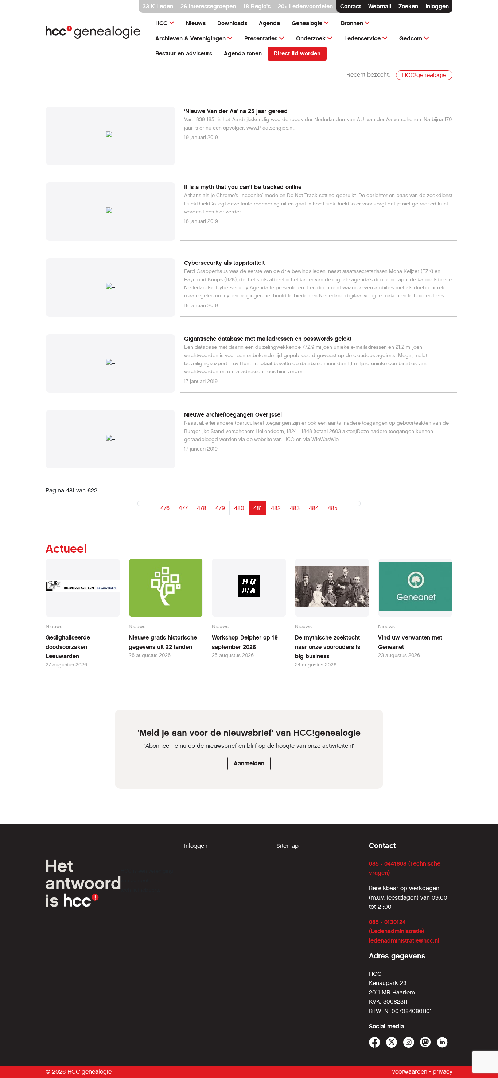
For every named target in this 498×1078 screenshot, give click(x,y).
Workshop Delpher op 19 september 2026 (245, 642)
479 (220, 508)
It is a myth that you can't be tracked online (242, 186)
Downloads (232, 23)
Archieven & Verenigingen (190, 38)
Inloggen (437, 6)
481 (257, 508)
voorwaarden (409, 1071)
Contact (350, 6)
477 (183, 508)
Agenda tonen (243, 53)
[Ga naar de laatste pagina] (356, 503)
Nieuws (196, 23)
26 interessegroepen (208, 6)
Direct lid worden (297, 53)
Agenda (269, 23)
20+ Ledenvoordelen (305, 6)
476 (165, 508)
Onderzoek (311, 38)
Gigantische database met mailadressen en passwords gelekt (267, 338)
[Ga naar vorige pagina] (151, 503)
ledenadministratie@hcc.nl (404, 940)
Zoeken (408, 6)
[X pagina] (391, 1042)
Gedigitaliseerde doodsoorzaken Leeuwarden (68, 647)
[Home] (93, 32)
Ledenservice (362, 38)
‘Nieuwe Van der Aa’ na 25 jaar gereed (236, 111)
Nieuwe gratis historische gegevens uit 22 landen (163, 642)
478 (201, 508)
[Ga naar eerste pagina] (142, 503)
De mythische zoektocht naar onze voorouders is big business (327, 647)
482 (276, 508)
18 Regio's (257, 6)
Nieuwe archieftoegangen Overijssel (233, 414)
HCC (161, 23)
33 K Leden (158, 6)
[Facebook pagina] (374, 1042)
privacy (442, 1071)
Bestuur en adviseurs (183, 53)
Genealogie (307, 23)
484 (314, 508)
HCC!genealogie (424, 75)
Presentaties (260, 38)
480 (239, 508)
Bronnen (352, 23)
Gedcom (410, 38)
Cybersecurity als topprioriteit (224, 262)
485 (333, 508)
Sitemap (287, 845)
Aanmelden (249, 763)
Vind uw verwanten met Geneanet (410, 642)
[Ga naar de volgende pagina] (346, 503)
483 (295, 508)
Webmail (379, 6)
